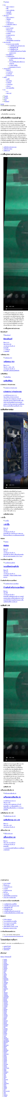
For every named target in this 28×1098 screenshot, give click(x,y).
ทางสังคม (8, 82)
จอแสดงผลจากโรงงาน (15, 67)
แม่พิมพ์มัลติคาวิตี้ (13, 47)
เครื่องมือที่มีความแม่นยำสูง (13, 40)
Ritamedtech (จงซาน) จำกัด (10, 928)
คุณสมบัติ (8, 12)
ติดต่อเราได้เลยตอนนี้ (6, 956)
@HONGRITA (7, 68)
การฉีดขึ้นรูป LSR (13, 49)
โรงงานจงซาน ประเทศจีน (9, 923)
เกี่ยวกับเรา (6, 15)
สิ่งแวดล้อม (9, 80)
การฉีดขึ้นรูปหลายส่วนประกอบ (17, 45)
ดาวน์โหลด (9, 73)
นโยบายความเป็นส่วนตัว (9, 897)
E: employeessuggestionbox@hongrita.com (13, 936)
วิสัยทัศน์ (8, 19)
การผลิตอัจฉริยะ (10, 56)
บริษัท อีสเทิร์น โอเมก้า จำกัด (10, 926)
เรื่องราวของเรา (10, 6)
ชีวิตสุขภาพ (9, 29)
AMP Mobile (6, 949)
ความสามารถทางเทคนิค (12, 44)
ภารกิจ (8, 21)
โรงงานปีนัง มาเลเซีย (8, 924)
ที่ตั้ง (7, 8)
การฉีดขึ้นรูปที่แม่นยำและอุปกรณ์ (11, 911)
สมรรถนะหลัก (7, 42)
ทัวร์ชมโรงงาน (10, 75)
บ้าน (4, 5)
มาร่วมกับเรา (9, 72)
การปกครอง (9, 84)
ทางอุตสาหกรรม (10, 35)
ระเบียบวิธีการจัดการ (11, 24)
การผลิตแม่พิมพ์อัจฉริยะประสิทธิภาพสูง (13, 912)
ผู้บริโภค (8, 37)
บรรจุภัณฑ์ (9, 38)
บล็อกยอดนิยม (7, 948)
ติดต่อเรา (8, 70)
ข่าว (4, 89)
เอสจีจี (5, 77)
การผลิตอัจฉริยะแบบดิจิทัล (10, 904)
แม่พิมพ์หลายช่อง (7, 148)
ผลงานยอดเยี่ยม (10, 88)
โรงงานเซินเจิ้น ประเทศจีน (10, 921)
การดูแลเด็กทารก (10, 31)
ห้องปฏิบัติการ (9, 54)
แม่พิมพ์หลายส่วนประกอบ (9, 147)
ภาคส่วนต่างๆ (6, 26)
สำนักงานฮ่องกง (7, 919)
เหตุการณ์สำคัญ (10, 10)
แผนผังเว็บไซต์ (7, 946)
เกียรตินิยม (9, 13)
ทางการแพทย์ (9, 28)
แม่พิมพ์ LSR (6, 150)
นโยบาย (8, 86)
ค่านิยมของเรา (10, 22)
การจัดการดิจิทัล (13, 65)
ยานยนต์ (8, 33)
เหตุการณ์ (8, 93)
